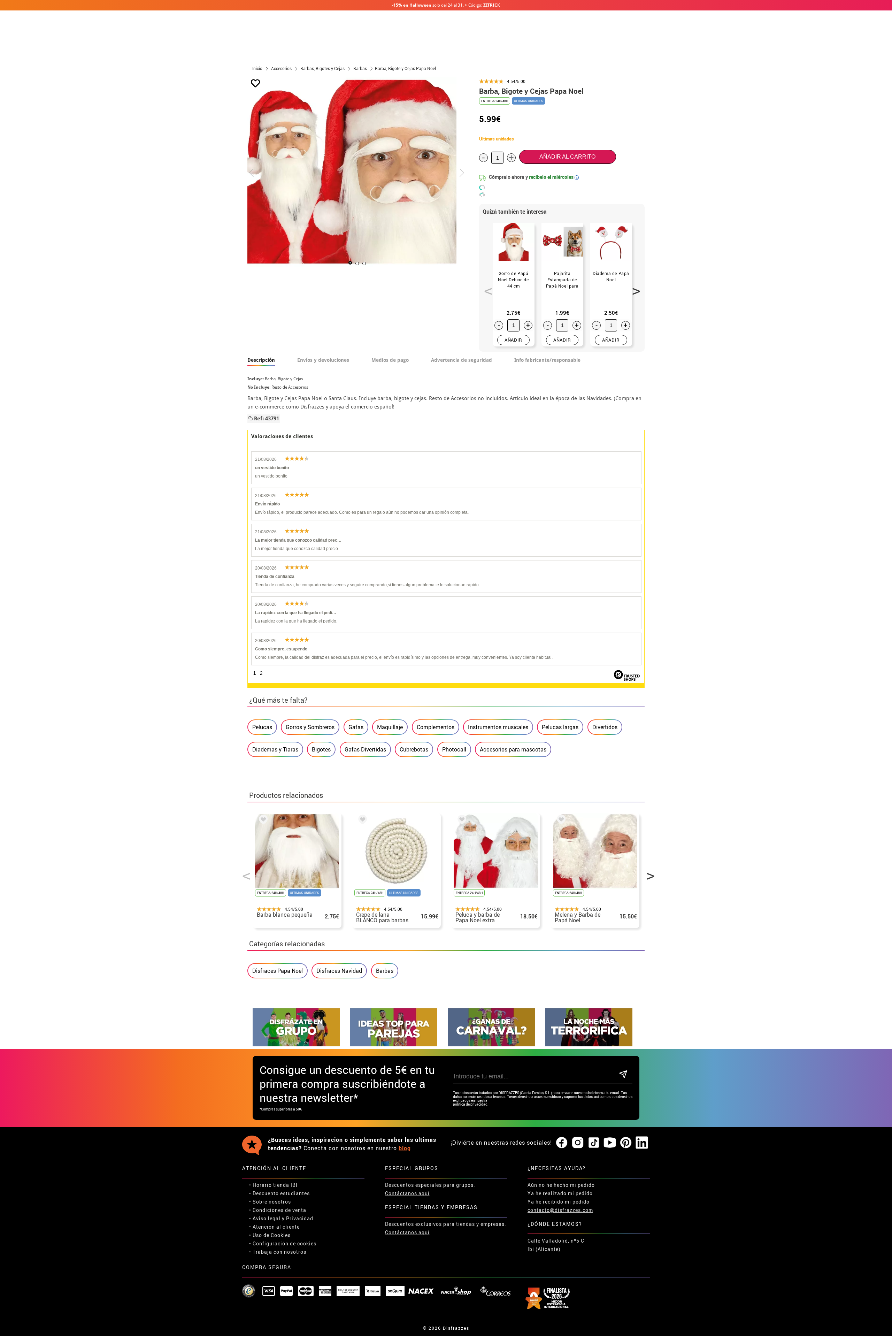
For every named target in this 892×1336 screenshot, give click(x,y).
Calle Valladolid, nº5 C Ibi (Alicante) (556, 1244)
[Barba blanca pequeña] (262, 820)
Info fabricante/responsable (547, 360)
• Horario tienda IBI (273, 1185)
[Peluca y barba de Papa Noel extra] (460, 820)
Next (633, 287)
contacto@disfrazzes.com (560, 1210)
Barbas (384, 971)
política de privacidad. (471, 1104)
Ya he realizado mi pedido (560, 1193)
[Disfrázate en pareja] (393, 1044)
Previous (485, 287)
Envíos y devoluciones (323, 360)
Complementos (435, 727)
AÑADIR (513, 340)
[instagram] (578, 1143)
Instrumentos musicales (498, 727)
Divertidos (604, 727)
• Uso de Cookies (270, 1235)
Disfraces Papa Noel (277, 971)
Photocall (454, 749)
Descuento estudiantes (281, 1193)
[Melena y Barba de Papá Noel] (559, 820)
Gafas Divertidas (365, 749)
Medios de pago (390, 360)
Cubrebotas (414, 749)
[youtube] (610, 1143)
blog (405, 1148)
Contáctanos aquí (407, 1193)
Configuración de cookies (284, 1243)
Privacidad (299, 1218)
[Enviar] (623, 1074)
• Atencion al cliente (274, 1226)
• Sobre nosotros (270, 1201)
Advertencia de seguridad (461, 360)
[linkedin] (642, 1143)
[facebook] (562, 1143)
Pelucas (262, 727)
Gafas (355, 727)
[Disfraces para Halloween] (588, 1044)
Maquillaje (390, 727)
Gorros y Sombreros (310, 727)
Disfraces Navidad (339, 971)
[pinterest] (626, 1143)
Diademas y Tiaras (275, 749)
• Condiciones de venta (277, 1210)
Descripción (261, 360)
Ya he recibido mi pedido (559, 1201)
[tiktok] (594, 1143)
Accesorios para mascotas (513, 749)
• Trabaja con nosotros (277, 1252)
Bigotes (321, 749)
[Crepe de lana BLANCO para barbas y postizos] (361, 820)
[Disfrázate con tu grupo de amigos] (296, 1044)
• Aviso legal (264, 1218)
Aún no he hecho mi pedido (561, 1185)
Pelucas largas (560, 727)
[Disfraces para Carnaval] (491, 1044)
